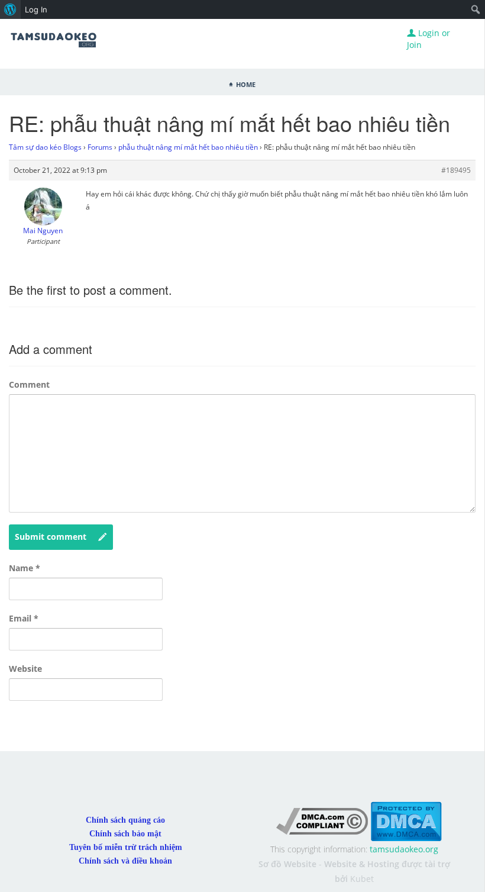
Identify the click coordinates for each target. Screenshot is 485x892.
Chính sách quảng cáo (125, 820)
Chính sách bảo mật (125, 833)
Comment (29, 384)
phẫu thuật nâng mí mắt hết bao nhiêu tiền (188, 147)
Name (24, 568)
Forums (100, 147)
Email (23, 618)
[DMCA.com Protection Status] (406, 820)
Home (246, 83)
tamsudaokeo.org (404, 849)
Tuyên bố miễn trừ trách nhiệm (125, 847)
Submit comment (50, 536)
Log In (36, 9)
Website (25, 668)
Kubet (362, 878)
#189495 (456, 170)
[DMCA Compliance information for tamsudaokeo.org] (322, 820)
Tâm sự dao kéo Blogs (45, 147)
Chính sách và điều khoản (125, 860)
